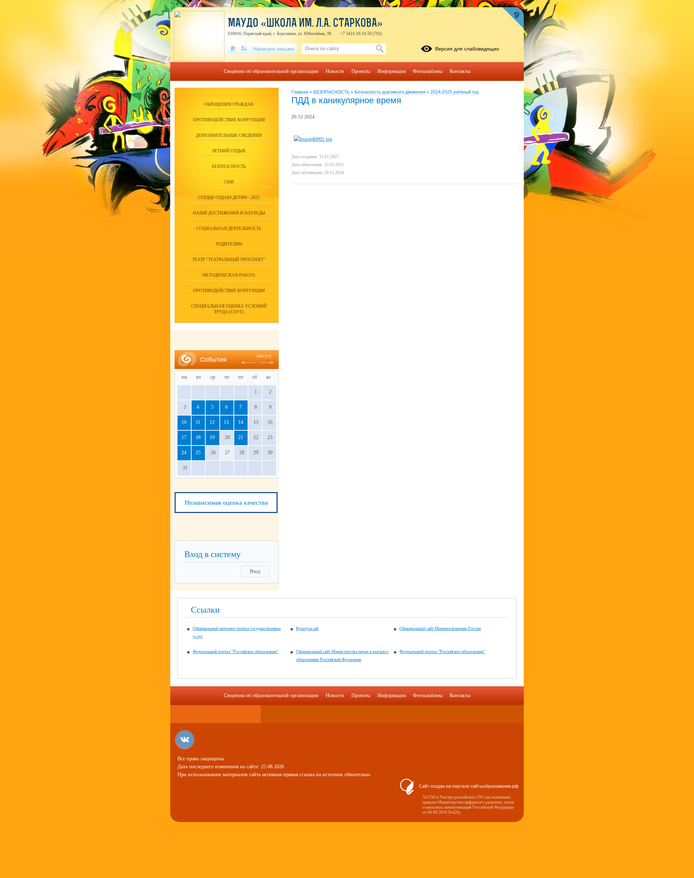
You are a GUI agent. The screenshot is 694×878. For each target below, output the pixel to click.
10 (184, 422)
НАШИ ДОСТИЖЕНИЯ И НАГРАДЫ (229, 213)
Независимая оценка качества (226, 502)
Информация (391, 71)
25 (198, 452)
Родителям (229, 244)
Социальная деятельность (228, 228)
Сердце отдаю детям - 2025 (229, 197)
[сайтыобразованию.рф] (513, 18)
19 (212, 437)
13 (226, 422)
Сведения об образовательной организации (271, 71)
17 (184, 437)
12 (212, 422)
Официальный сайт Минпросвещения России (440, 628)
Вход (255, 571)
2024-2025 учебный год (454, 92)
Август (263, 355)
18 (198, 437)
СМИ (229, 181)
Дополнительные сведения (229, 135)
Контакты (460, 71)
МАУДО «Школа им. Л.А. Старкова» (305, 24)
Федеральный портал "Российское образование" (236, 651)
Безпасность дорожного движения (391, 92)
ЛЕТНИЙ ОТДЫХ (229, 150)
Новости (335, 71)
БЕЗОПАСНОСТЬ (332, 92)
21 (240, 437)
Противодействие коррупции (229, 119)
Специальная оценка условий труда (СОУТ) (229, 309)
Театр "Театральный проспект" (228, 259)
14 (240, 422)
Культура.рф (307, 628)
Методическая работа (228, 275)
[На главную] (233, 48)
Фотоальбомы (427, 71)
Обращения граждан (228, 104)
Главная (300, 92)
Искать (379, 48)
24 (184, 452)
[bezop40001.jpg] (313, 139)
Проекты (360, 71)
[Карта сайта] (244, 48)
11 (198, 422)
